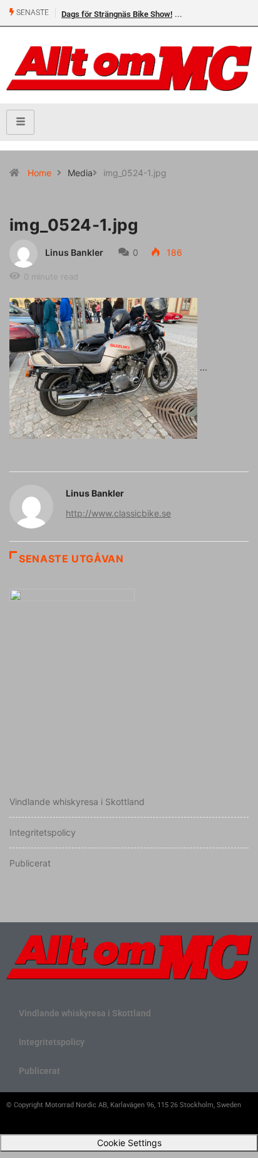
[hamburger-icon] (20, 122)
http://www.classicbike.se (118, 513)
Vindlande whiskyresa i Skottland (77, 801)
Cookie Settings (129, 1142)
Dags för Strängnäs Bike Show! (116, 14)
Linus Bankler (74, 252)
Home (39, 172)
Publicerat (30, 863)
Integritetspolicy (42, 832)
